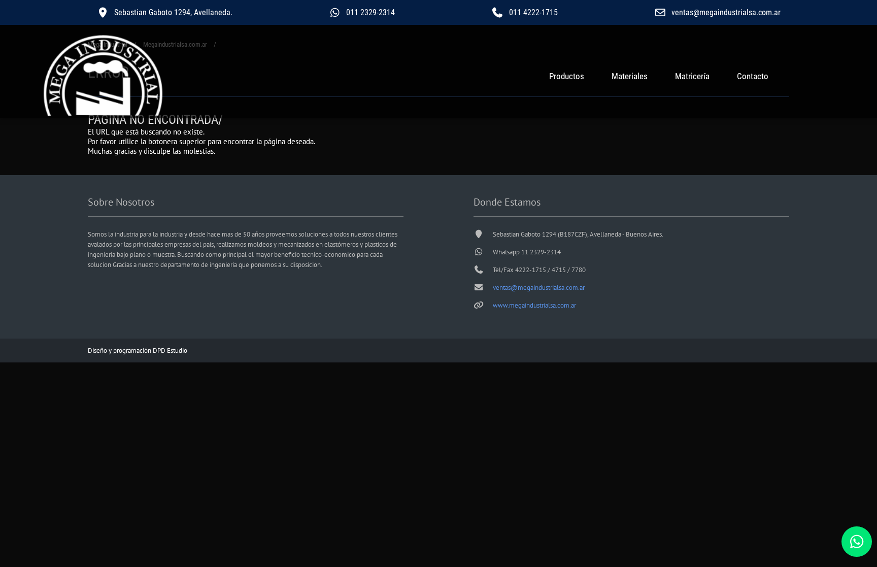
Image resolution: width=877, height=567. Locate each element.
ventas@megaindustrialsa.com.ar (539, 287)
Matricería (692, 76)
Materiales (630, 76)
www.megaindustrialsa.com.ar (534, 305)
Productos (566, 76)
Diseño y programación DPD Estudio (137, 350)
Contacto (752, 76)
